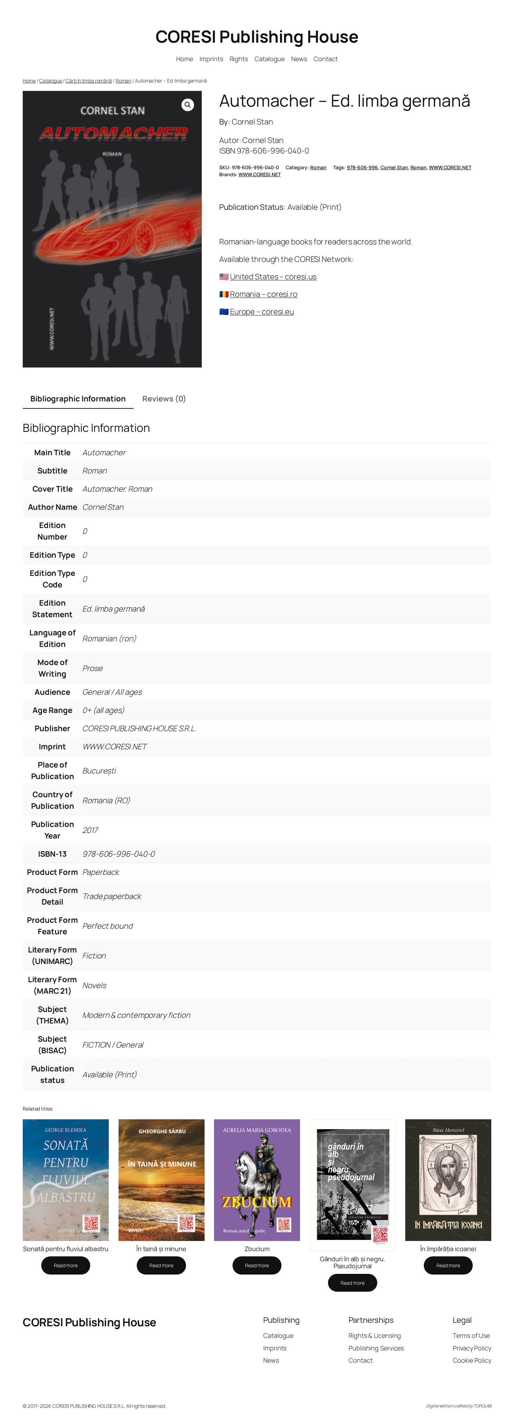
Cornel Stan (394, 167)
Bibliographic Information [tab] (78, 398)
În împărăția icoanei (448, 1248)
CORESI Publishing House (257, 36)
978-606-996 (362, 167)
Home (29, 80)
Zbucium (257, 1248)
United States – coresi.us (273, 276)
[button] (187, 105)
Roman (123, 80)
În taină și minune (161, 1248)
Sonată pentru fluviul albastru (65, 1248)
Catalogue (50, 80)
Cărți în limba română (89, 80)
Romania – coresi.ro (264, 294)
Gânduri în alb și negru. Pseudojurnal (353, 1262)
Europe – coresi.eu (262, 311)
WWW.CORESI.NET (450, 167)
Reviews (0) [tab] (164, 398)
